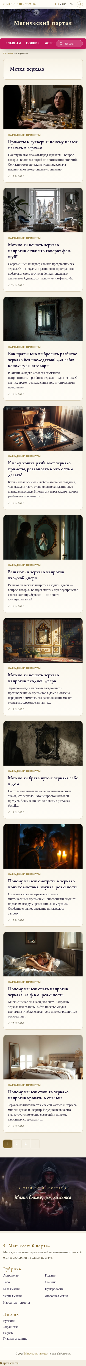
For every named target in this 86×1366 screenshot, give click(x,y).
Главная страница (15, 1338)
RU (57, 4)
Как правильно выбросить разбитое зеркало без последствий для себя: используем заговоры (42, 359)
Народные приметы (24, 135)
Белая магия (11, 1289)
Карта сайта (9, 1362)
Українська (10, 1327)
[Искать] (61, 44)
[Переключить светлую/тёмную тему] (80, 4)
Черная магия (12, 1296)
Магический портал (43, 23)
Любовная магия (56, 1296)
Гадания (50, 1275)
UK (64, 4)
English (8, 1333)
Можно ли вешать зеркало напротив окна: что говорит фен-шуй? (39, 250)
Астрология (11, 1275)
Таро (6, 1282)
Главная (13, 43)
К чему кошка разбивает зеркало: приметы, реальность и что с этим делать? (40, 469)
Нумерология (54, 1289)
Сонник (32, 43)
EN (71, 4)
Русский (9, 1321)
